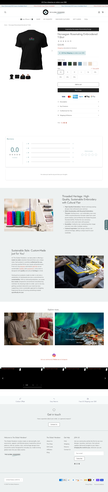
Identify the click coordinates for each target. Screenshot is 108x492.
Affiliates (49, 450)
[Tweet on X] (62, 122)
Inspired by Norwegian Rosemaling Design (78, 29)
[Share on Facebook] (64, 122)
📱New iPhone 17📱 (26, 19)
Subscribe (79, 459)
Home (5, 25)
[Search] (5, 12)
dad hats (35, 266)
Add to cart (78, 84)
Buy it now (78, 90)
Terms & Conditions (99, 484)
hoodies (21, 269)
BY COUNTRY (48, 19)
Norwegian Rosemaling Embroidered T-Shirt (20, 25)
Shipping (60, 48)
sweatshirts (30, 269)
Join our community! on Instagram (54, 359)
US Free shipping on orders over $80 (54, 2)
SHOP (38, 19)
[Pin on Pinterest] (66, 122)
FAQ (65, 441)
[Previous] (3, 378)
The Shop (49, 444)
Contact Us (67, 450)
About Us (49, 441)
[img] (63, 41)
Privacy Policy (88, 484)
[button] (50, 144)
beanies (22, 266)
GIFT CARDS (77, 19)
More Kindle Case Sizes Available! (32, 6)
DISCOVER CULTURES (63, 19)
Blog (48, 452)
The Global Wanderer (13, 484)
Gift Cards (50, 447)
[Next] (105, 378)
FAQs (86, 19)
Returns (66, 447)
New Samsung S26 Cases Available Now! (62, 6)
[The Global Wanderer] (54, 12)
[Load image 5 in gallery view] (31, 49)
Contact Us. (54, 424)
